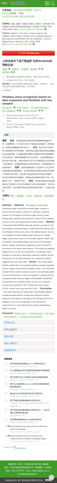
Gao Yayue (22, 108)
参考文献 (10, 329)
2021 (37, 10)
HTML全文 (9, 322)
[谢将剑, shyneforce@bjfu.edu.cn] (39, 68)
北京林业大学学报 (23, 10)
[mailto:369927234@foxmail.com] (9, 68)
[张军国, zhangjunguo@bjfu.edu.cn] (11, 72)
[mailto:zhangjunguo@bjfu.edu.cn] (14, 72)
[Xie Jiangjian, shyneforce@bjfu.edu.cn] (17, 110)
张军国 (5, 72)
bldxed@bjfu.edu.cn (41, 471)
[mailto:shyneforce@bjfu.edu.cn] (42, 68)
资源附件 (10, 350)
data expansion (10, 317)
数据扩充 (38, 196)
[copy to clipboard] (33, 44)
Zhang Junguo (30, 111)
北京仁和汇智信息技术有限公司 (25, 480)
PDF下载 (30, 53)
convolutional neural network (31, 317)
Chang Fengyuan (39, 108)
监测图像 (20, 196)
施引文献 (10, 343)
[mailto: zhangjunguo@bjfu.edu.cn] (42, 110)
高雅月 (15, 69)
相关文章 (8, 336)
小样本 (29, 196)
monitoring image (36, 313)
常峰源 (24, 69)
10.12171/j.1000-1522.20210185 (18, 16)
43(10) (5, 13)
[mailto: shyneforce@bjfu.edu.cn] (20, 110)
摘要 (6, 135)
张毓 (4, 69)
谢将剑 (34, 69)
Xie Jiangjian (8, 111)
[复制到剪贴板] (45, 29)
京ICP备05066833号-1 (28, 474)
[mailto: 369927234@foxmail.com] (14, 107)
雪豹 (12, 196)
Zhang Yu (7, 108)
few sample (50, 313)
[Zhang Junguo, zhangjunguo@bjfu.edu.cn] (39, 110)
